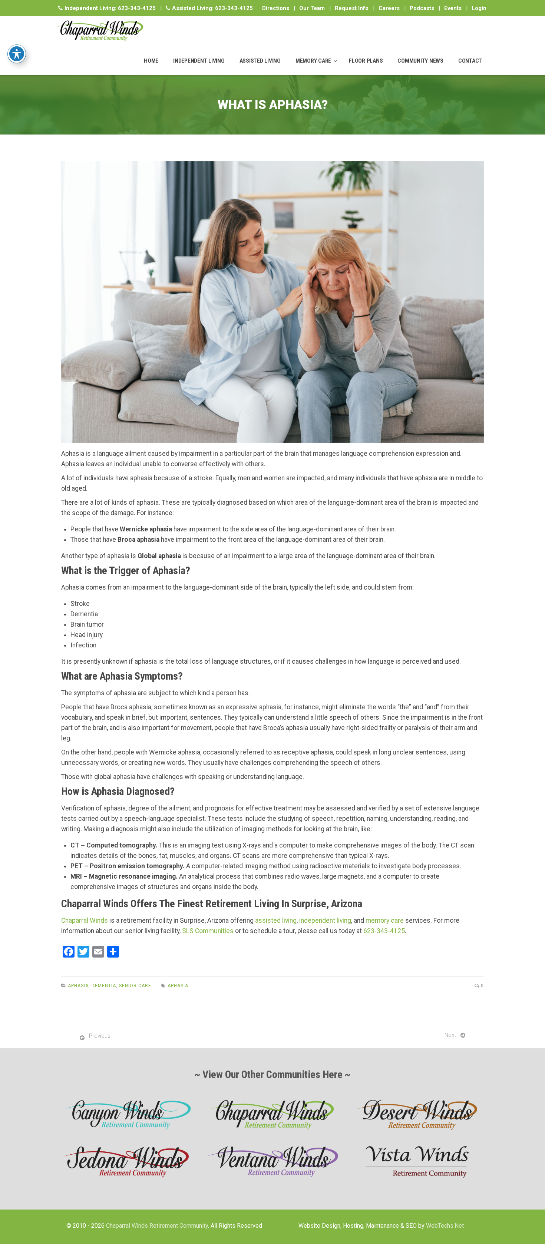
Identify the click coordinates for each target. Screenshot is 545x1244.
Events (453, 8)
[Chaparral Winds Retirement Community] (100, 31)
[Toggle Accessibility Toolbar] (17, 54)
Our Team (312, 8)
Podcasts (422, 8)
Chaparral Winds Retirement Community (157, 1225)
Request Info (352, 8)
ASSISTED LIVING (260, 60)
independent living (325, 920)
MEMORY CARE (313, 60)
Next (450, 1035)
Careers (389, 8)
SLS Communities (208, 931)
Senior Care (135, 985)
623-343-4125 (137, 8)
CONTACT (470, 60)
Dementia (104, 985)
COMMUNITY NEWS (420, 60)
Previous (99, 1035)
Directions (275, 8)
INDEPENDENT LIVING (199, 60)
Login (479, 8)
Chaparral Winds (84, 920)
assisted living (276, 920)
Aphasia (78, 985)
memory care (385, 920)
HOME (151, 60)
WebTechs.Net (445, 1225)
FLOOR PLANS (366, 60)
